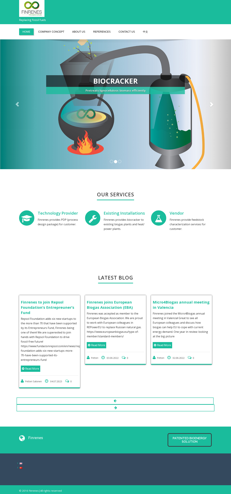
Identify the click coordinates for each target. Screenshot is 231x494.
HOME (26, 31)
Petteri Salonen (33, 381)
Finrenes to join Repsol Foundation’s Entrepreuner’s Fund (47, 307)
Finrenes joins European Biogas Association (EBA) (110, 304)
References (102, 31)
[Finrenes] (31, 7)
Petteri (94, 357)
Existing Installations (124, 213)
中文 (145, 31)
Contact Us (127, 31)
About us (78, 31)
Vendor (177, 213)
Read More (32, 368)
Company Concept (51, 31)
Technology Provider (58, 213)
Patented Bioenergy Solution (190, 439)
